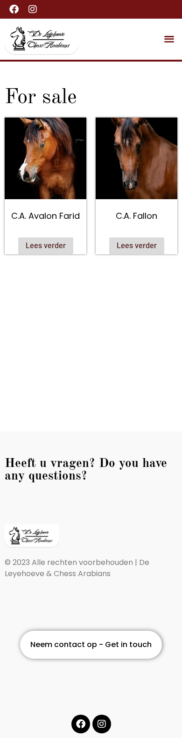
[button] (169, 38)
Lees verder (46, 245)
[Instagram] (32, 9)
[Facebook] (14, 9)
